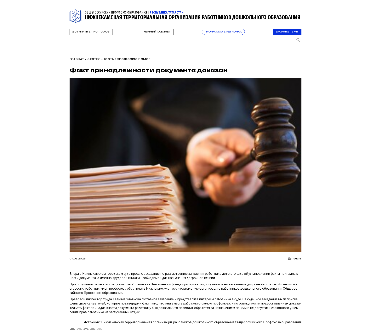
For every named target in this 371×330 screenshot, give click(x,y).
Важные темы (287, 31)
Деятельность (100, 59)
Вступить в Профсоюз (91, 31)
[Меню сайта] (298, 11)
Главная (77, 59)
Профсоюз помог (133, 59)
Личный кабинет (157, 31)
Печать (296, 259)
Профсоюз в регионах (223, 31)
